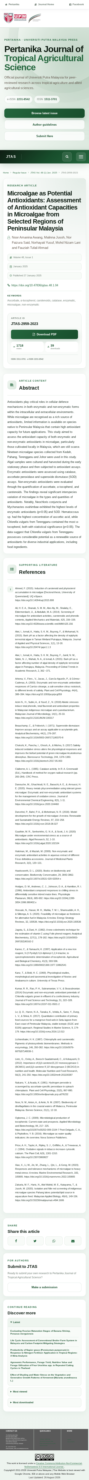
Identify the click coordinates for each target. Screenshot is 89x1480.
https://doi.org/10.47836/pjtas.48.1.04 (34, 285)
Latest (16, 1322)
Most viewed (20, 1391)
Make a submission (44, 1287)
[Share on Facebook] (16, 1240)
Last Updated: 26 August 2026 (44, 1477)
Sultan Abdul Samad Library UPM (48, 1443)
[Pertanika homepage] (23, 18)
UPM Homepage (44, 1445)
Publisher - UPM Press (45, 1439)
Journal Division (71, 1441)
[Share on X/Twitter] (35, 1240)
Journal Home (46, 4)
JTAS (11, 156)
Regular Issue (20, 172)
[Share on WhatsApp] (54, 1240)
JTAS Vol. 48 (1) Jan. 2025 (43, 172)
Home (6, 172)
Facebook (78, 4)
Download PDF (47, 334)
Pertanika (14, 4)
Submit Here (44, 136)
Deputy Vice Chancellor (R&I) (46, 1441)
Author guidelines (45, 124)
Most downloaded (23, 1402)
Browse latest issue (44, 113)
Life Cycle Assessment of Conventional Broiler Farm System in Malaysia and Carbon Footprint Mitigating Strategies (43, 1342)
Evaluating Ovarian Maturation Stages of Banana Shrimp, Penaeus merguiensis (40, 1332)
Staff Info (69, 1439)
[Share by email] (73, 1240)
